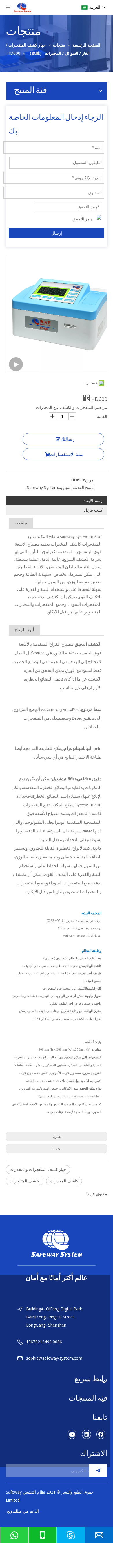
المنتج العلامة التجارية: (76, 487)
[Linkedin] (86, 1434)
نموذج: (89, 480)
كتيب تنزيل (93, 510)
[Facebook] (101, 1434)
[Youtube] (72, 1434)
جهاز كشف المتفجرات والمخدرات (38, 1169)
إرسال (56, 233)
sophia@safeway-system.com (54, 1358)
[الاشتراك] (98, 1470)
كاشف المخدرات (64, 1181)
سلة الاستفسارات (66, 454)
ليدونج (12, 1511)
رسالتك (67, 439)
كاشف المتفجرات (24, 1181)
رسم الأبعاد (93, 500)
